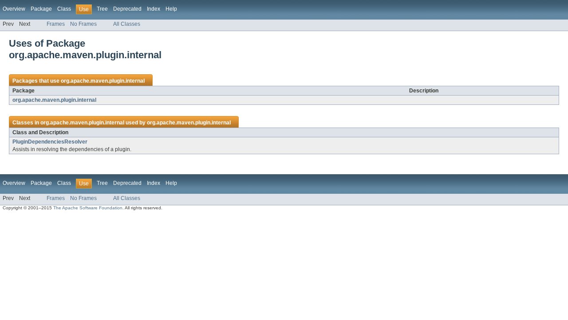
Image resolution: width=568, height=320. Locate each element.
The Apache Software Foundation (87, 207)
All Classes (126, 24)
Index (153, 9)
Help (171, 9)
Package (41, 9)
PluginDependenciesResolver (49, 142)
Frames (56, 24)
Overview (14, 9)
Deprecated (127, 9)
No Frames (83, 24)
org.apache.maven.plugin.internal (103, 81)
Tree (102, 9)
